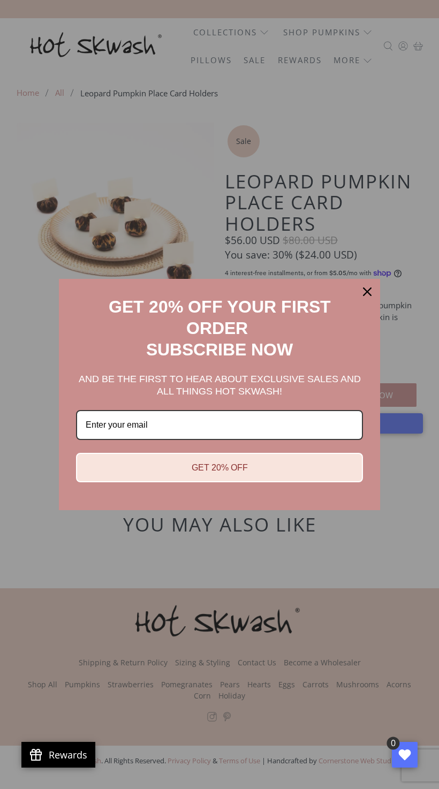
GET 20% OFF (220, 467)
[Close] (367, 292)
